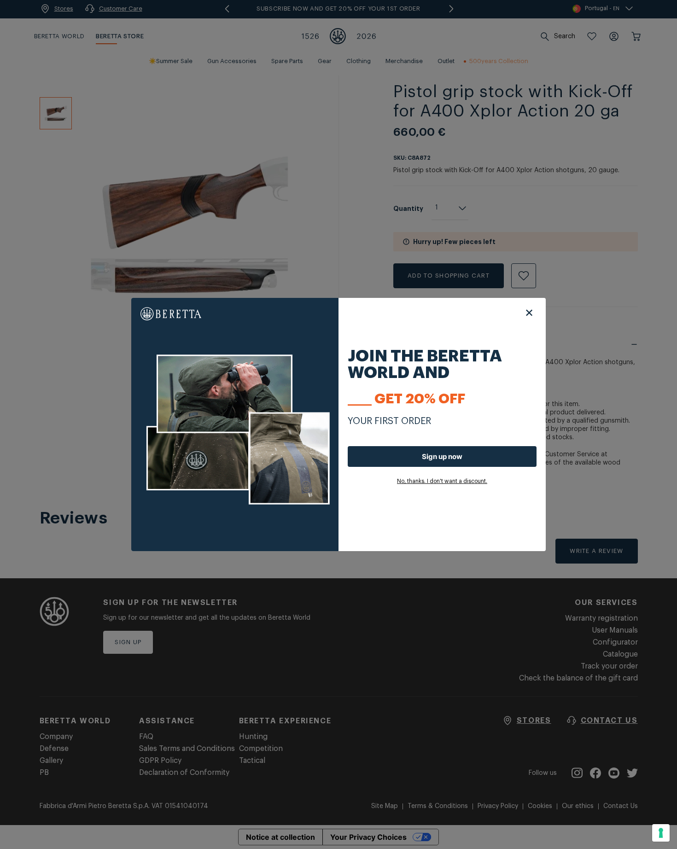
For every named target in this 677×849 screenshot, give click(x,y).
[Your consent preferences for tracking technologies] (661, 833)
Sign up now (442, 456)
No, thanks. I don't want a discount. (442, 481)
